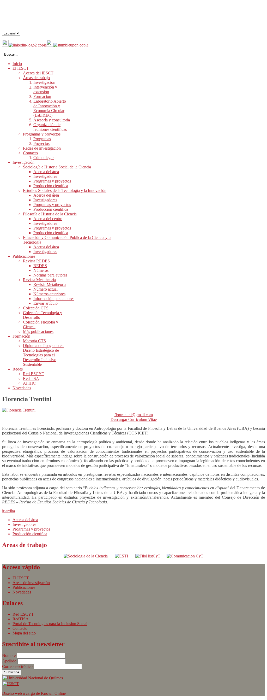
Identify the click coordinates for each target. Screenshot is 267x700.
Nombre (9, 655)
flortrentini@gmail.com (133, 415)
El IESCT (21, 578)
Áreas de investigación (31, 582)
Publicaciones (24, 587)
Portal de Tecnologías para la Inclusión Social (50, 623)
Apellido (9, 661)
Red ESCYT (23, 614)
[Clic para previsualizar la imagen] (18, 410)
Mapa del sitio (24, 633)
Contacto (20, 628)
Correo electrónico (18, 666)
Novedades (22, 592)
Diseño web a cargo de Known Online (34, 693)
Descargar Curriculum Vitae (134, 419)
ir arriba (8, 511)
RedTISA (21, 619)
